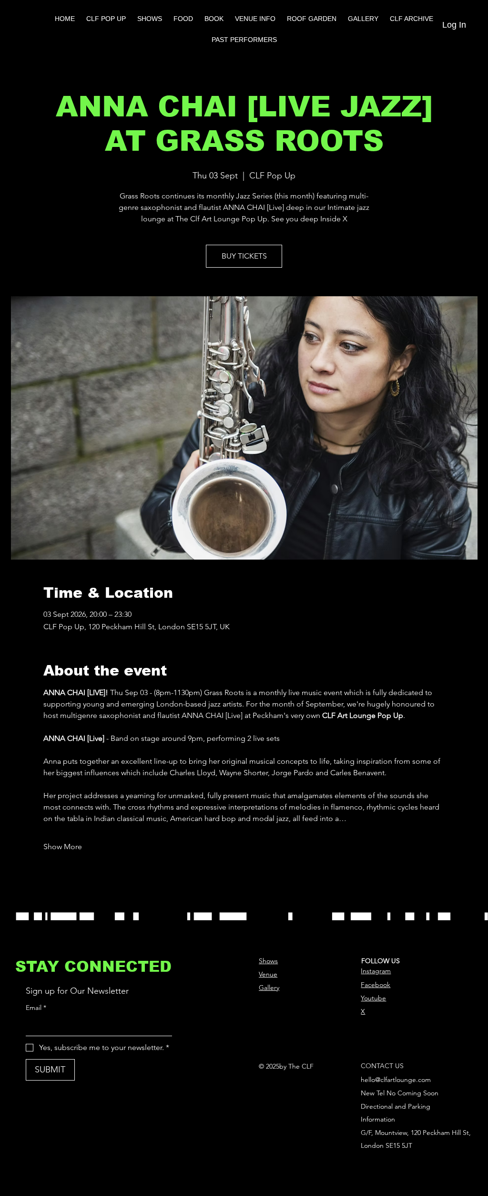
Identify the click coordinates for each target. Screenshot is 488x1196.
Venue (268, 974)
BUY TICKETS (244, 255)
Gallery (269, 987)
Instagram (376, 971)
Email (36, 1007)
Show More (62, 846)
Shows (268, 961)
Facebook (375, 984)
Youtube (373, 998)
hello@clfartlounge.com (396, 1079)
